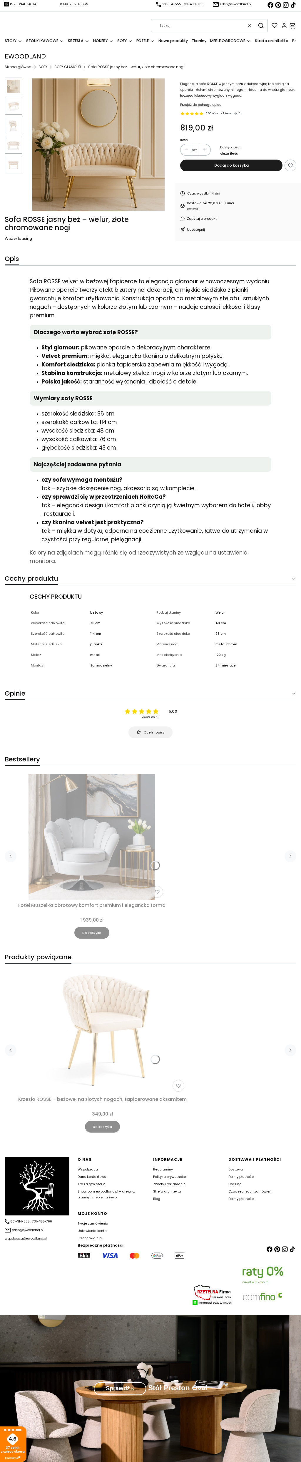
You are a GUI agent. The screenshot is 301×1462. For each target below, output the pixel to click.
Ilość (184, 140)
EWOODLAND (25, 56)
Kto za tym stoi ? (91, 1184)
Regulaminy (163, 1169)
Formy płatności (241, 1176)
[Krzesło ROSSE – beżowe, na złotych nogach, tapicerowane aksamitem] (102, 1031)
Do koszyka (91, 932)
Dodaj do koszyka (231, 165)
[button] (261, 26)
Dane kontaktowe (92, 1176)
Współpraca (88, 1169)
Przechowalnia (90, 1238)
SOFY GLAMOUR (67, 66)
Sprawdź (118, 1388)
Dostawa (235, 1169)
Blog (156, 1198)
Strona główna (18, 66)
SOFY (43, 66)
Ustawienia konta (92, 1230)
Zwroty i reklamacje (169, 1184)
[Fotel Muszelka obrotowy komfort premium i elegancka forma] (92, 837)
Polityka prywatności (170, 1176)
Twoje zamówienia (93, 1223)
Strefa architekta (167, 1191)
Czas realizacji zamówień (249, 1191)
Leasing (235, 1184)
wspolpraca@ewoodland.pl (26, 1238)
